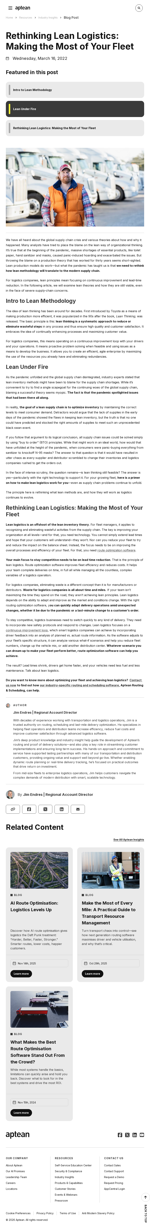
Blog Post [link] (71, 17)
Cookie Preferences (18, 1213)
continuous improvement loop (27, 630)
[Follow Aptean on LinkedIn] (134, 1135)
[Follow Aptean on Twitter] (127, 1135)
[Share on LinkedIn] (62, 809)
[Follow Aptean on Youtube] (142, 1135)
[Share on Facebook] (29, 809)
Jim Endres (33, 794)
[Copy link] (13, 809)
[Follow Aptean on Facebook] (120, 1135)
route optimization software (116, 550)
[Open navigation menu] (10, 8)
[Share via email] (78, 809)
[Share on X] (45, 809)
